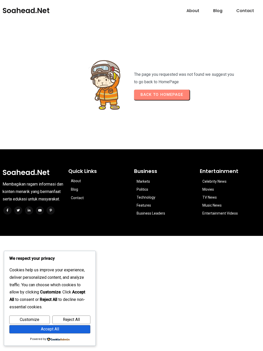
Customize (29, 319)
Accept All (50, 329)
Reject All (71, 319)
